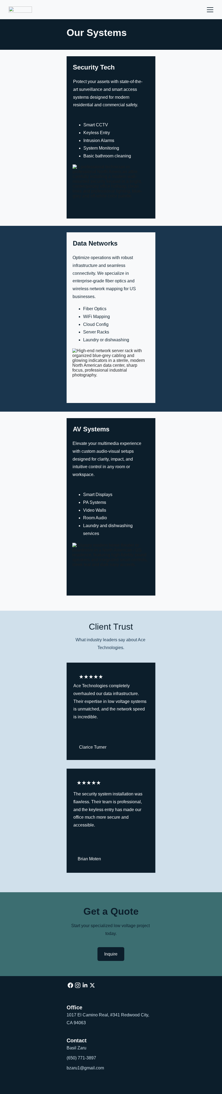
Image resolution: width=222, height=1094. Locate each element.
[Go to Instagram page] (77, 985)
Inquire (110, 954)
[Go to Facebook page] (70, 985)
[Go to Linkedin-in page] (85, 985)
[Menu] (210, 9)
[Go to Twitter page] (92, 985)
